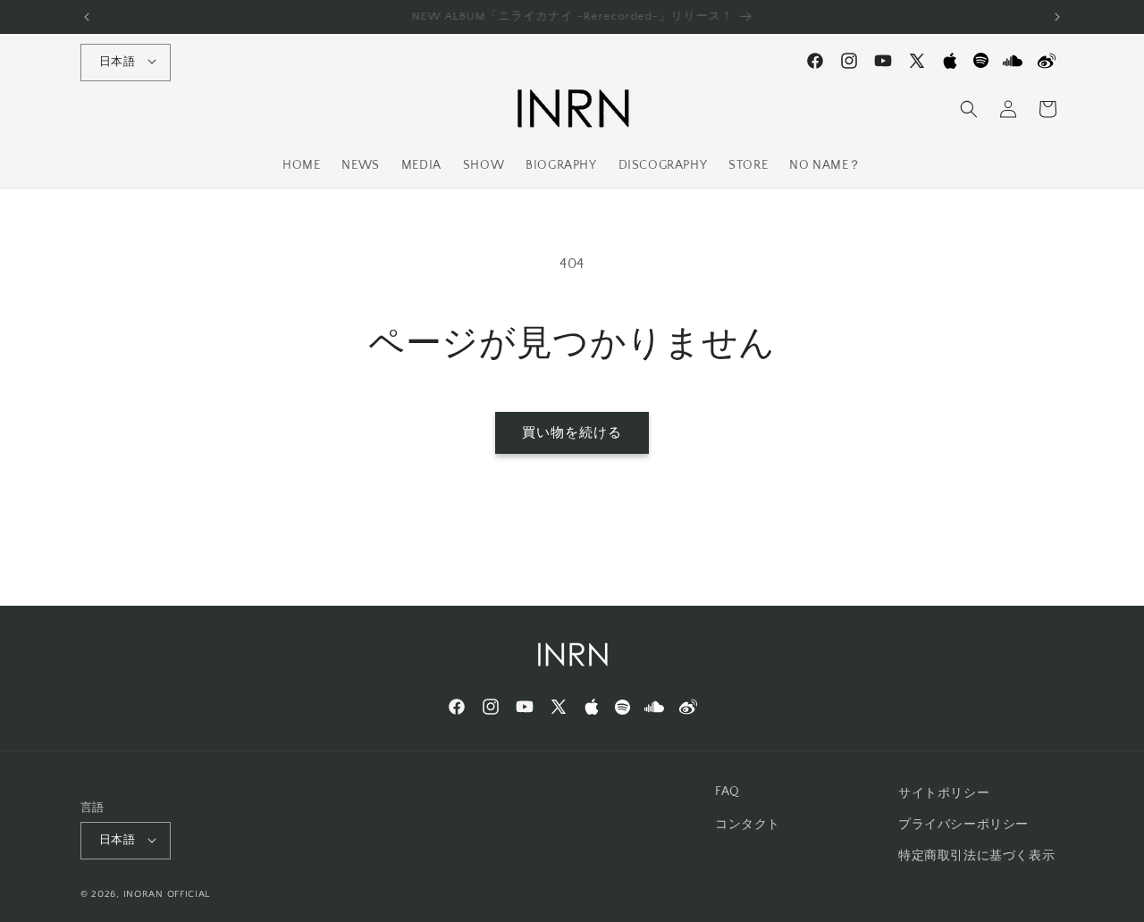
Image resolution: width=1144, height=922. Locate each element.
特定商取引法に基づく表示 (976, 857)
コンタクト (747, 825)
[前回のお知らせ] (86, 17)
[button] (968, 109)
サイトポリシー (943, 793)
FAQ (727, 791)
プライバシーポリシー (963, 825)
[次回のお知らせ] (1057, 17)
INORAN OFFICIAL (167, 895)
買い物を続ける (572, 432)
